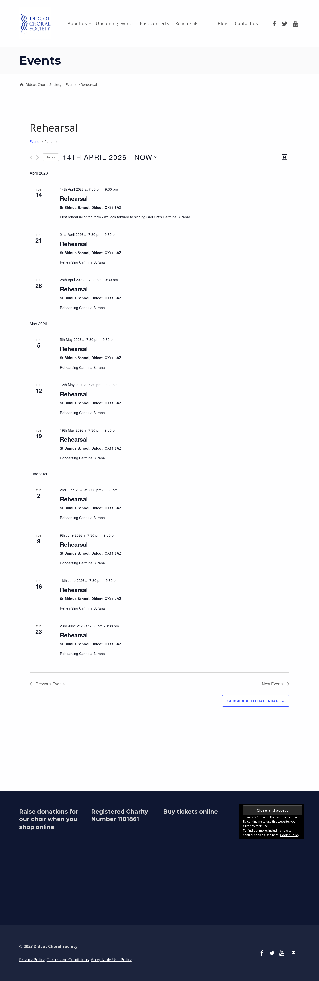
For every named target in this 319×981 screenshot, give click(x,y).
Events (35, 141)
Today (51, 157)
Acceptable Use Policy (111, 959)
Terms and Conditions (68, 959)
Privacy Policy (32, 959)
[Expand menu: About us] (90, 23)
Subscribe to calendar (253, 700)
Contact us (246, 23)
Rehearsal (74, 198)
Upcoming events (115, 23)
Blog (222, 23)
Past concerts (154, 23)
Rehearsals (186, 23)
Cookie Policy (289, 835)
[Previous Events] (31, 157)
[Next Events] (37, 157)
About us (77, 23)
